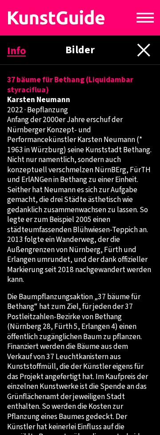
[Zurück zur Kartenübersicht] (70, 18)
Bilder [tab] (80, 50)
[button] (145, 18)
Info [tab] (16, 51)
